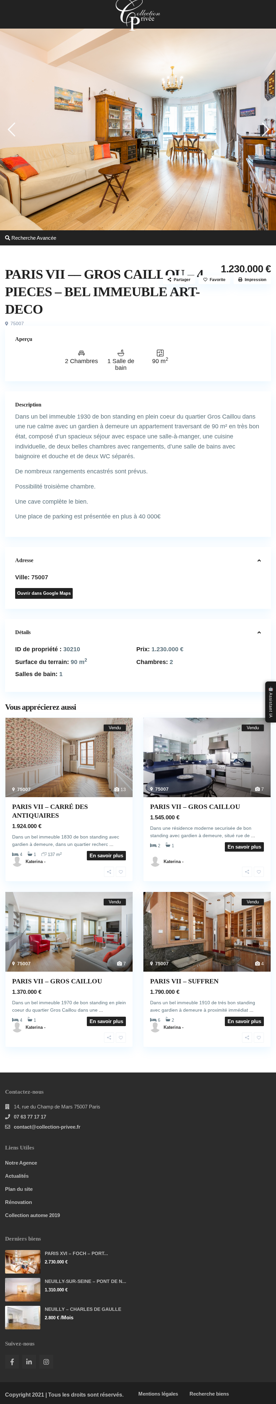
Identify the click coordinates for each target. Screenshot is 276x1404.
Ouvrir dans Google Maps (44, 593)
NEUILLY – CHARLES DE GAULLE (83, 1309)
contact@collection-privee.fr (47, 1127)
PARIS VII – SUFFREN (184, 981)
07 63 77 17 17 (30, 1117)
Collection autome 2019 (32, 1215)
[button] (11, 129)
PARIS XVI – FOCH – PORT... (76, 1253)
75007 (17, 323)
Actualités (17, 1176)
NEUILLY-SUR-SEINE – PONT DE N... (85, 1281)
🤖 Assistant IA (270, 702)
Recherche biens (209, 1394)
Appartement (46, 249)
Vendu (16, 249)
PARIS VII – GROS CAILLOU (195, 806)
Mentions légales (158, 1394)
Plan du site (19, 1189)
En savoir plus (244, 847)
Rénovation (18, 1202)
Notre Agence (21, 1163)
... (111, 844)
